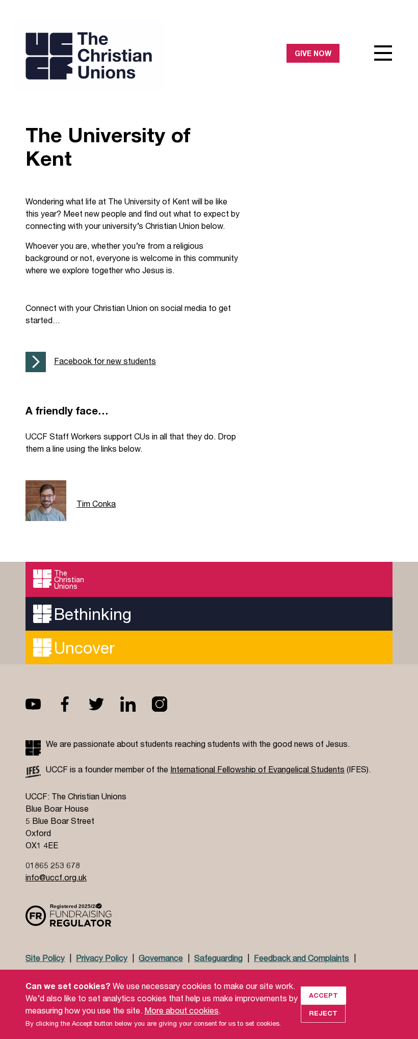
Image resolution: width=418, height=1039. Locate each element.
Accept (323, 995)
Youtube (41, 704)
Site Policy (45, 958)
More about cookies (181, 1010)
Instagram (168, 704)
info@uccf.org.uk (56, 877)
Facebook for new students (105, 361)
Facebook (73, 704)
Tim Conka (96, 503)
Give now (313, 53)
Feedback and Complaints (301, 958)
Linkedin (136, 704)
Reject (323, 1013)
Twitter (104, 704)
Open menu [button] (383, 53)
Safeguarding (218, 958)
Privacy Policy (101, 958)
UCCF (117, 55)
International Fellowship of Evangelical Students (257, 769)
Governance (161, 958)
